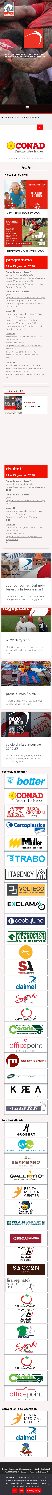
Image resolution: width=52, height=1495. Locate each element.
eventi (11, 205)
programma (19, 260)
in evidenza (29, 403)
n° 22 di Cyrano (18, 640)
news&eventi (24, 243)
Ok (14, 1490)
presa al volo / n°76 (21, 694)
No (21, 1490)
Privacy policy (33, 1490)
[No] (48, 1484)
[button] (27, 108)
